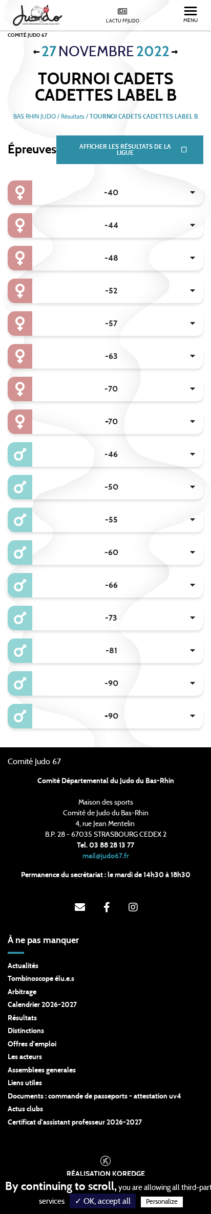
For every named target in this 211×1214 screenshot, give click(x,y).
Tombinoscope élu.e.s (41, 978)
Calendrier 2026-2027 (42, 1005)
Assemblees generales (42, 1070)
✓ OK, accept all (103, 1201)
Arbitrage (22, 992)
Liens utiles (25, 1083)
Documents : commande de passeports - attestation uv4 (94, 1096)
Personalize (162, 1202)
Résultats (22, 1018)
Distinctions (26, 1031)
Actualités (23, 966)
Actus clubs (25, 1109)
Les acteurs (25, 1057)
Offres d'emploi (32, 1044)
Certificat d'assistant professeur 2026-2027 (75, 1122)
